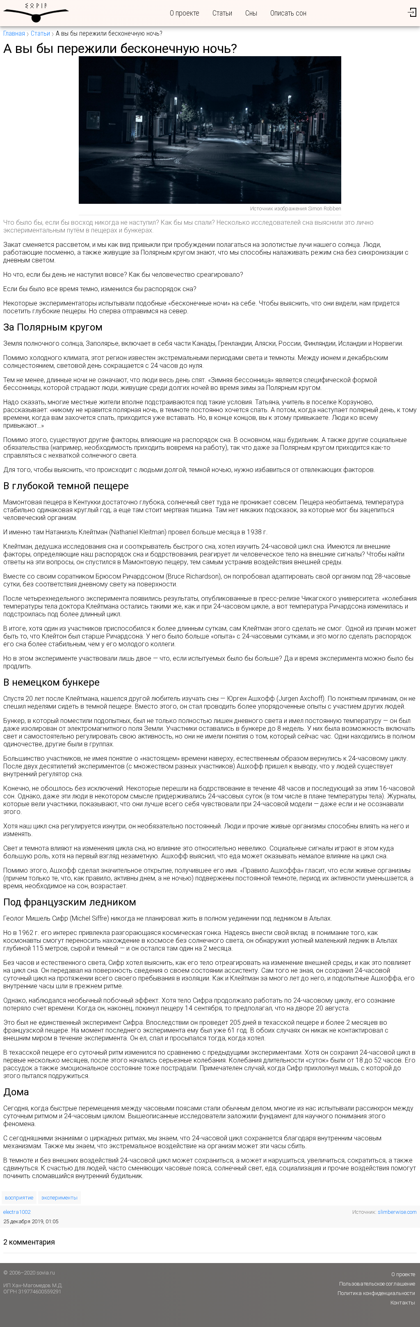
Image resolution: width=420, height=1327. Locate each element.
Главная (14, 33)
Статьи (222, 13)
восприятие (19, 1198)
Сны (251, 13)
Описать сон (288, 13)
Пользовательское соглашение (377, 1284)
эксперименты (59, 1198)
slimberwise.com (397, 1212)
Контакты (402, 1303)
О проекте (184, 13)
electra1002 (16, 1212)
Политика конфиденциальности (376, 1293)
